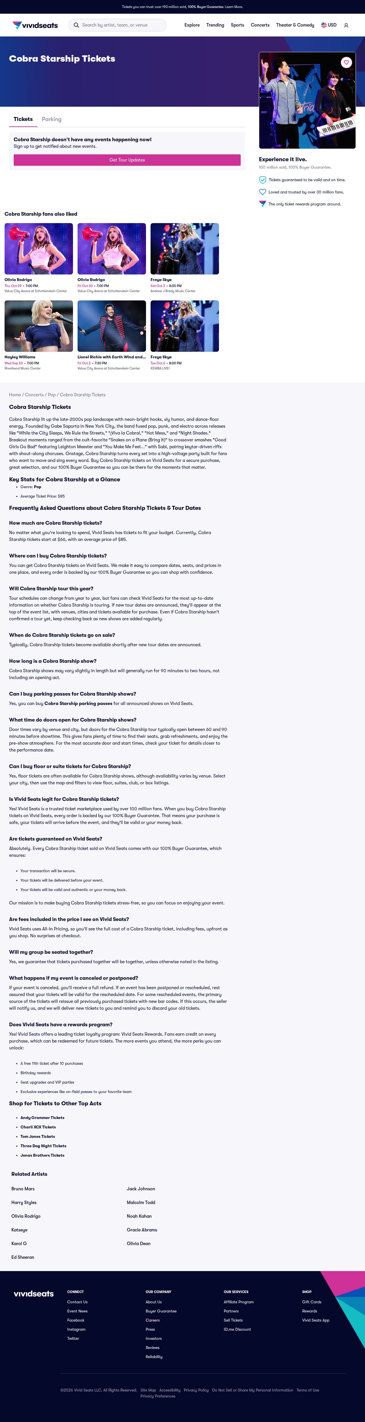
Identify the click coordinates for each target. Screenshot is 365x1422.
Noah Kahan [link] (139, 1216)
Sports (237, 25)
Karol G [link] (19, 1243)
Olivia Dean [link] (139, 1243)
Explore (192, 25)
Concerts (260, 25)
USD (332, 25)
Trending (215, 25)
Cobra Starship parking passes (78, 703)
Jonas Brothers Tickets (42, 1155)
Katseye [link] (19, 1230)
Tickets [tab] (23, 119)
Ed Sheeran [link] (22, 1257)
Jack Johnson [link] (141, 1188)
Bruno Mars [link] (23, 1188)
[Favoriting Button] (346, 62)
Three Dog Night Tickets (43, 1146)
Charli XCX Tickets (38, 1127)
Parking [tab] (52, 119)
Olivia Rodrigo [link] (25, 1216)
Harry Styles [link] (23, 1202)
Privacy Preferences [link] (158, 1396)
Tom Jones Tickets (38, 1136)
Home (15, 394)
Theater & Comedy (295, 25)
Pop (52, 394)
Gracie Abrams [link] (142, 1230)
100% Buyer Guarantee (205, 7)
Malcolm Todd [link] (141, 1202)
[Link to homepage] (37, 25)
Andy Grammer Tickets (42, 1117)
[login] (346, 25)
